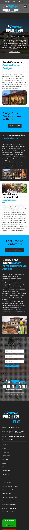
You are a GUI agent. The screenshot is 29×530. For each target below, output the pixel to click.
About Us (5, 463)
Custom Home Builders (9, 490)
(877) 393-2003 (10, 2)
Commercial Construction (10, 486)
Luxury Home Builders (9, 501)
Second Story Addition (9, 504)
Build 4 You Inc (7, 301)
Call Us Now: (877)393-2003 (14, 250)
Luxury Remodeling (8, 512)
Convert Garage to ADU (9, 497)
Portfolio (5, 459)
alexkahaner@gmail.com (17, 436)
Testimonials (6, 455)
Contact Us (5, 474)
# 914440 (12, 440)
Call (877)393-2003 (14, 125)
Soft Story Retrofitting (9, 508)
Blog (3, 467)
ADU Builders (6, 493)
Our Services (6, 452)
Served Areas (6, 470)
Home (4, 448)
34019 (4, 373)
